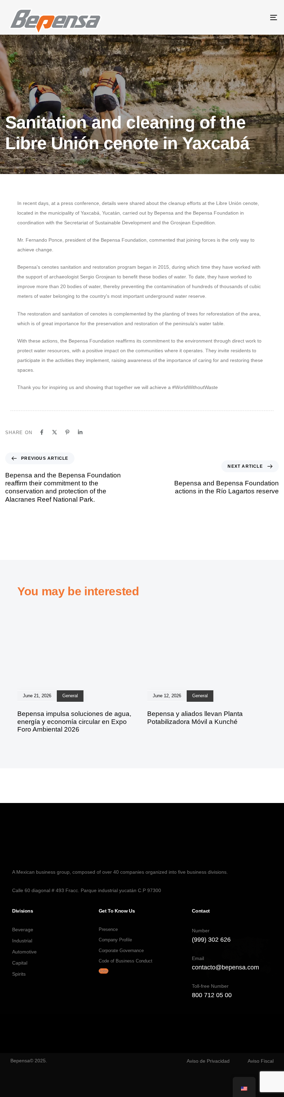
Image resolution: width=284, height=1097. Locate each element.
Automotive (24, 952)
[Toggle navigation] (232, 17)
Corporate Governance (121, 950)
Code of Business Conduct (125, 961)
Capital (19, 963)
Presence (108, 929)
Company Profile (115, 939)
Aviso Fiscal (261, 1061)
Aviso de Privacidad (208, 1061)
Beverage (22, 929)
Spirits (19, 974)
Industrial (22, 940)
